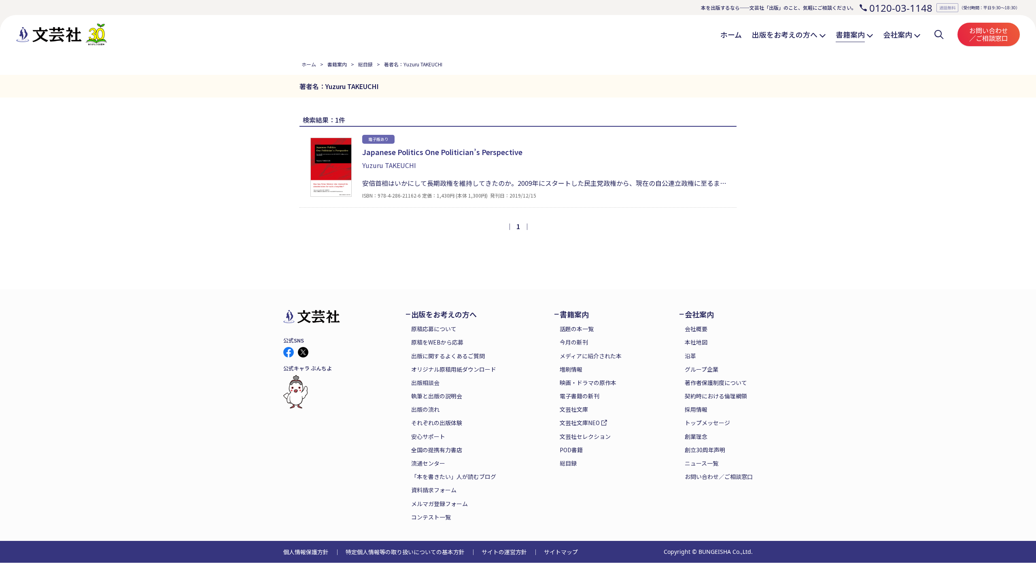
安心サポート (428, 436)
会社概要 (696, 328)
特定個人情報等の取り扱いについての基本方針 (405, 552)
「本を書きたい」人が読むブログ (453, 476)
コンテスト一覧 (431, 517)
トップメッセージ (707, 422)
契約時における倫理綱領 (716, 396)
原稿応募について (433, 328)
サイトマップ (561, 552)
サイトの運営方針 (504, 552)
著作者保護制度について (716, 382)
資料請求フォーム (433, 490)
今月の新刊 (574, 342)
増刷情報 (571, 369)
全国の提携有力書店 (436, 449)
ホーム (308, 64)
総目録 (365, 64)
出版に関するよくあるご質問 (448, 356)
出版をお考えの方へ (444, 314)
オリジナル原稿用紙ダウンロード (453, 369)
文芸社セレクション (585, 436)
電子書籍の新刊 (579, 396)
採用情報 (696, 409)
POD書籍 (571, 449)
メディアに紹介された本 (591, 356)
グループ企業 (701, 369)
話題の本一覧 (577, 328)
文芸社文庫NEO (580, 422)
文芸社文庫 (574, 409)
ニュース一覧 (701, 463)
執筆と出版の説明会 (436, 396)
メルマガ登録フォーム (439, 503)
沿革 (690, 356)
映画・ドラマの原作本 (588, 382)
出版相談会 (425, 382)
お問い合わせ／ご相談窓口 (988, 34)
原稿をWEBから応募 (437, 342)
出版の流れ (425, 409)
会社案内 (699, 314)
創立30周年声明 (705, 449)
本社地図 (696, 342)
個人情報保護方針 (306, 552)
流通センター (428, 463)
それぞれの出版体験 (436, 422)
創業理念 (696, 436)
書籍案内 (337, 64)
